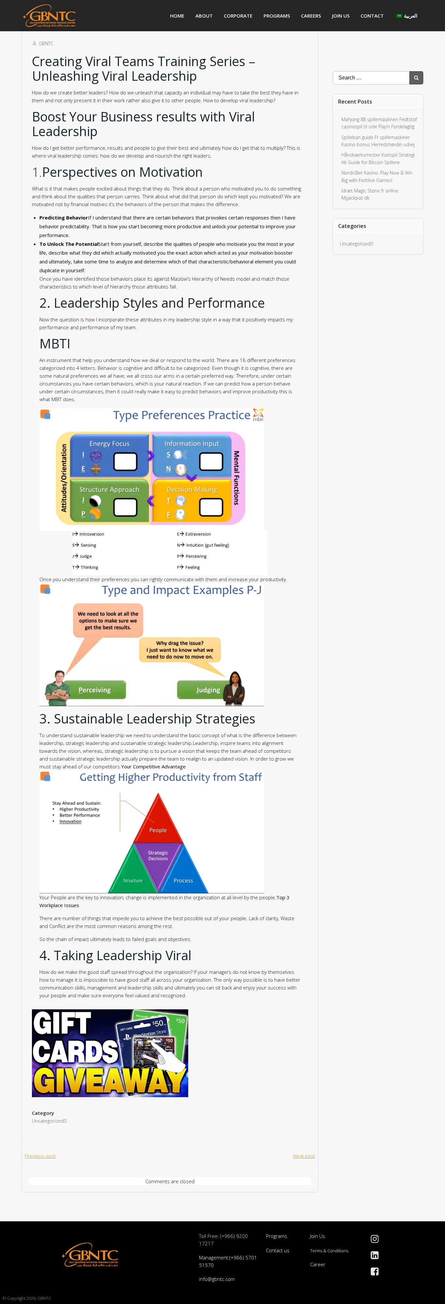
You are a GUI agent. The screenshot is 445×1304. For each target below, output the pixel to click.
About (204, 15)
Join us (341, 15)
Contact (372, 15)
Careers (311, 15)
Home (177, 15)
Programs (277, 15)
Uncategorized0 (49, 1120)
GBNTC (46, 43)
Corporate (238, 15)
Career (317, 1264)
